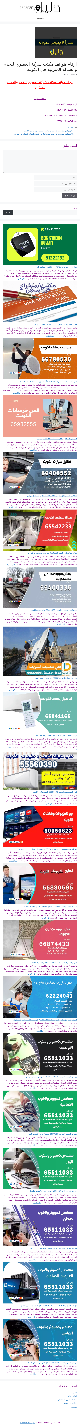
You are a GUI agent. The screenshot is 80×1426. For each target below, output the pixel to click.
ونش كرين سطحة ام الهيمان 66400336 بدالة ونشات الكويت (54, 610)
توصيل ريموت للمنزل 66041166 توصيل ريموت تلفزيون (56, 735)
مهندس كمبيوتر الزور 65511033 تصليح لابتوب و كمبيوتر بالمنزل (53, 1191)
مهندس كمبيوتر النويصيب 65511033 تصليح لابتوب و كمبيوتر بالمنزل (51, 1077)
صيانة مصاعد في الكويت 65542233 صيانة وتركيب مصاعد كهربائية (52, 553)
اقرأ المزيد (21, 279)
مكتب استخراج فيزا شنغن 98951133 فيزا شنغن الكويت (56, 324)
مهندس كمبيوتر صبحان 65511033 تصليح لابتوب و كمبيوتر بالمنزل (52, 1248)
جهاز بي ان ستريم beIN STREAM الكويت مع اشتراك (57, 267)
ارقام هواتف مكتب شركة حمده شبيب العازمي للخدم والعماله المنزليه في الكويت (44, 134)
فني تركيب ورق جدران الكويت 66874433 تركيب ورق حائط (54, 962)
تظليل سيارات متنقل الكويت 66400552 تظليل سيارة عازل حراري (52, 496)
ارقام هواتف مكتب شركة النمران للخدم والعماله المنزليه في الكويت (49, 131)
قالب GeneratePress (27, 1423)
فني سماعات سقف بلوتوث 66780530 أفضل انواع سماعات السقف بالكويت (48, 381)
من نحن (74, 1407)
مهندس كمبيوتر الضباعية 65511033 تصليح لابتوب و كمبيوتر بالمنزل (52, 1134)
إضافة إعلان (72, 1396)
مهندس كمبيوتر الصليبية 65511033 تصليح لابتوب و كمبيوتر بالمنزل (52, 1363)
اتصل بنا (74, 1392)
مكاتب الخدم (69, 128)
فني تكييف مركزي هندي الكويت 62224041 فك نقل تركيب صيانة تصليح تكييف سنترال (45, 1020)
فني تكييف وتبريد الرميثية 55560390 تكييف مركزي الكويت (55, 792)
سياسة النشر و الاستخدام (67, 1400)
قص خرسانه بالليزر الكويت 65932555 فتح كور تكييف (57, 439)
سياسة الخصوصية (70, 1403)
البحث (74, 209)
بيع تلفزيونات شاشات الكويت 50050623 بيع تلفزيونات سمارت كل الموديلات (48, 849)
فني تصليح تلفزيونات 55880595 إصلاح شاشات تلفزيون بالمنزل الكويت (50, 906)
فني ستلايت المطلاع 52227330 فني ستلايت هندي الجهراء (55, 678)
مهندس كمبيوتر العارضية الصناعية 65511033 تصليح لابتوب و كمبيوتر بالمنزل (48, 1305)
